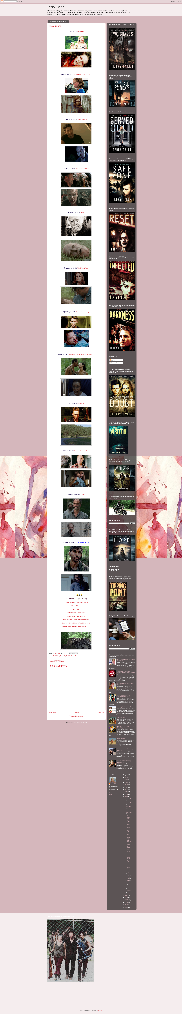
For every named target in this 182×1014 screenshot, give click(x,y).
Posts (113, 360)
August (128, 872)
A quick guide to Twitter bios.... (124, 707)
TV (64, 656)
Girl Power (76, 609)
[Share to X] (74, 653)
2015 (126, 900)
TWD (67, 656)
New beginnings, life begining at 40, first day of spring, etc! (125, 727)
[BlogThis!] (72, 653)
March (128, 883)
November (129, 803)
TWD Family (72, 656)
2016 (126, 897)
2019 (126, 794)
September (129, 812)
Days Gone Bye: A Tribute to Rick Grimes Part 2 (76, 623)
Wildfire (81, 31)
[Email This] (70, 653)
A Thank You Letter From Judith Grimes (76, 602)
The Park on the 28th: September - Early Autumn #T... (128, 824)
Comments (114, 363)
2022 (126, 787)
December (129, 799)
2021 (126, 789)
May (127, 878)
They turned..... (128, 867)
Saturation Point (120, 717)
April (127, 880)
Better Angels (82, 119)
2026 (126, 777)
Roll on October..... (121, 738)
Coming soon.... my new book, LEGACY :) (128, 857)
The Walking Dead (58, 656)
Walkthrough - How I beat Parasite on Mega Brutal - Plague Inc (125, 672)
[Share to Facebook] (75, 653)
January (128, 890)
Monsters (81, 403)
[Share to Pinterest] (77, 653)
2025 (126, 780)
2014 (126, 902)
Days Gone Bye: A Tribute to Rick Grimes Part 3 (76, 626)
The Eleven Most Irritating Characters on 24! (123, 761)
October (128, 806)
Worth (82, 494)
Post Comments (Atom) (80, 722)
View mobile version (76, 716)
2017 (126, 895)
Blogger (100, 1010)
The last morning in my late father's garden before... (128, 842)
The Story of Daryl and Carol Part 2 (76, 616)
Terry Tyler (55, 7)
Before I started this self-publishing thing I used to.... (124, 695)
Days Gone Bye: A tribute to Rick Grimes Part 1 (76, 619)
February (128, 886)
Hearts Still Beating (82, 312)
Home (77, 712)
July (127, 875)
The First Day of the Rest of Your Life (82, 354)
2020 (126, 792)
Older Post (100, 712)
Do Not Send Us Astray (82, 451)
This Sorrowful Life (82, 168)
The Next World (82, 268)
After (82, 212)
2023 (126, 784)
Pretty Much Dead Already (82, 74)
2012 (126, 907)
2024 (126, 782)
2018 (126, 797)
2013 (126, 904)
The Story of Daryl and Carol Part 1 (76, 612)
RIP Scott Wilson (76, 606)
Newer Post (52, 712)
